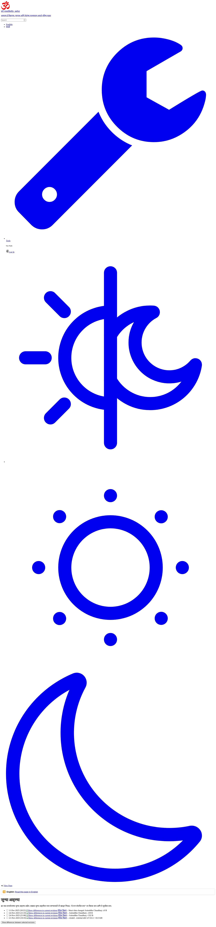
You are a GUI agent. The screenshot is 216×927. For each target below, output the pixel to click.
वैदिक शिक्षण (62, 910)
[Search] (25, 20)
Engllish (9, 24)
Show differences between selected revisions (18, 922)
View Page (8, 886)
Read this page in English (26, 892)
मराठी (8, 27)
